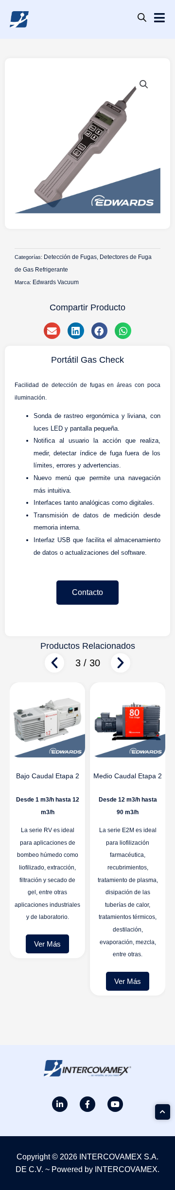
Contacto (87, 592)
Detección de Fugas (70, 257)
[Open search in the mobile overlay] (142, 17)
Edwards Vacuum (56, 282)
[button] (144, 84)
